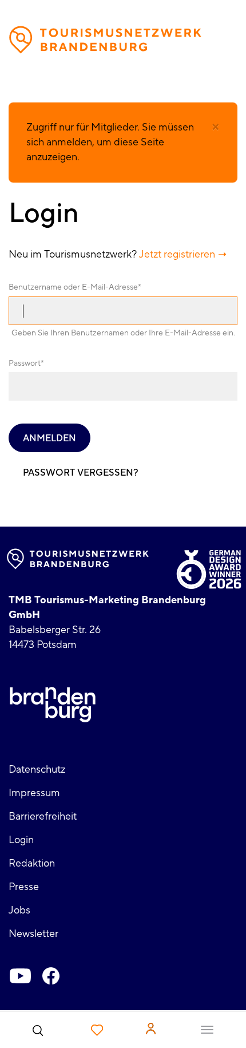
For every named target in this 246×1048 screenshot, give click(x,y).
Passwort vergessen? (80, 472)
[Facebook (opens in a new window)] (50, 975)
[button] (215, 127)
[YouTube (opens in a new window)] (20, 975)
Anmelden (49, 438)
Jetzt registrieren (177, 254)
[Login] (151, 1028)
